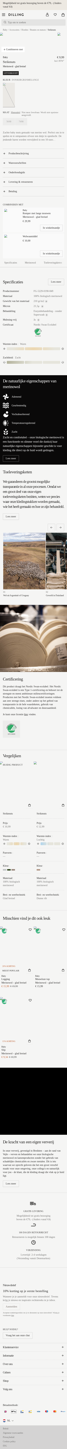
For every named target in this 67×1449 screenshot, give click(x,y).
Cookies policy (9, 1441)
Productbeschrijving (19, 153)
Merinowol (30, 262)
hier (26, 714)
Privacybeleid (8, 1437)
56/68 (8, 121)
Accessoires (14, 30)
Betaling (13, 191)
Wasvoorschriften (17, 163)
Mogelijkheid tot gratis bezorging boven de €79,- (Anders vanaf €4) (32, 5)
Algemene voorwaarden (13, 1433)
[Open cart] (63, 14)
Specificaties (10, 262)
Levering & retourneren (21, 182)
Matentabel (15, 112)
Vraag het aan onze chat (18, 1335)
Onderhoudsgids (17, 172)
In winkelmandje (51, 227)
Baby (5, 30)
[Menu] (3, 15)
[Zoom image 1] (8, 44)
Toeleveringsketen (53, 262)
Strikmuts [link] (52, 30)
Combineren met (14, 49)
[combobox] (8, 1421)
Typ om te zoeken (17, 22)
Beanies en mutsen (38, 30)
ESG (5, 1446)
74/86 (21, 121)
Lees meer (56, 281)
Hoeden (24, 30)
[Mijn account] (47, 14)
